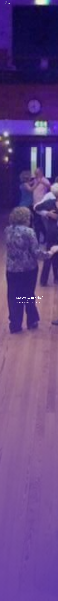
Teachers (42, 1)
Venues (52, 1)
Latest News (33, 1)
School (38, 1)
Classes (47, 1)
